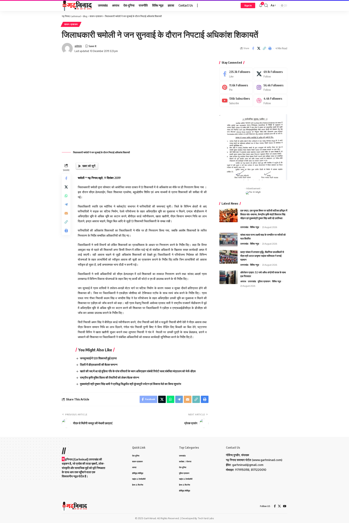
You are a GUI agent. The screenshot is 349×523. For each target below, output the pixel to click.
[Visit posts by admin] (67, 48)
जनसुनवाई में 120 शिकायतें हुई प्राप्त (98, 358)
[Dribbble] (270, 100)
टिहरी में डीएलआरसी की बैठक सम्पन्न (98, 364)
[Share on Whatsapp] (66, 195)
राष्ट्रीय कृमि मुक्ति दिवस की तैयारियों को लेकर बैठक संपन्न (109, 377)
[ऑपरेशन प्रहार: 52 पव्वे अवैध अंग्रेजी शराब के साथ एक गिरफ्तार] (228, 277)
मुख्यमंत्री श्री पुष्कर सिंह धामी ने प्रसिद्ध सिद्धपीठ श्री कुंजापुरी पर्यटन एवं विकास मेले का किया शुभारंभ (130, 384)
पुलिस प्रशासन (264, 281)
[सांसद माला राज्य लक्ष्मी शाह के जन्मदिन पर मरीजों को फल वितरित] (228, 239)
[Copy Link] (264, 48)
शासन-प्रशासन (71, 24)
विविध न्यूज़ (254, 227)
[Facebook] (236, 74)
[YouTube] (284, 506)
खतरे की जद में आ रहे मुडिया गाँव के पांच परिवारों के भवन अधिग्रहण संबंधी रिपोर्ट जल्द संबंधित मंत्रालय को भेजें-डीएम (138, 371)
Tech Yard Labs (206, 518)
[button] (197, 5)
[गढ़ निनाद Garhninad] (77, 5)
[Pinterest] (236, 87)
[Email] (66, 213)
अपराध (243, 281)
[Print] (269, 48)
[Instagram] (270, 87)
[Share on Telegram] (66, 204)
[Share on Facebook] (253, 48)
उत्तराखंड (244, 227)
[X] (270, 74)
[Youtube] (236, 100)
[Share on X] (258, 48)
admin (78, 45)
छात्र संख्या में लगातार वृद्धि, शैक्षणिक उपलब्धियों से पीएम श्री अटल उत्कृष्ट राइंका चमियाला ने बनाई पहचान (262, 255)
